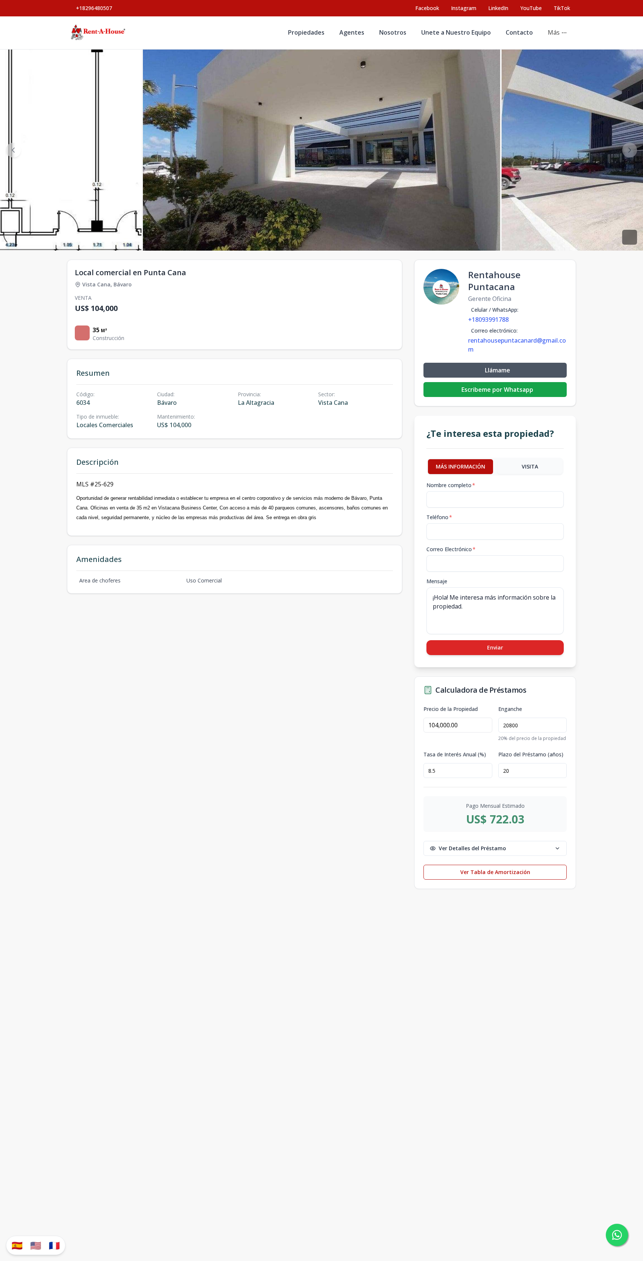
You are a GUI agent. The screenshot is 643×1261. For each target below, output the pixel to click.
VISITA (530, 466)
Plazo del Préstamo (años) (530, 754)
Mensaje (436, 581)
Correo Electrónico (451, 549)
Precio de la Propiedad (450, 709)
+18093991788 (488, 319)
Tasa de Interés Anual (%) (454, 754)
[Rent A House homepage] (98, 33)
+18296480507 (94, 8)
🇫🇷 (54, 1245)
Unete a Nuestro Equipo (456, 32)
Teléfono (439, 517)
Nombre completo (450, 485)
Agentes (351, 32)
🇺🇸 (35, 1245)
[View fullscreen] (629, 237)
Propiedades (306, 32)
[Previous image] (13, 150)
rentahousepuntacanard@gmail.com (517, 344)
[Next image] (629, 150)
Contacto (519, 32)
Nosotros (392, 32)
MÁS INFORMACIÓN (460, 466)
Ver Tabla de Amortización (495, 872)
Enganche (510, 709)
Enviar (495, 647)
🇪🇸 (17, 1245)
